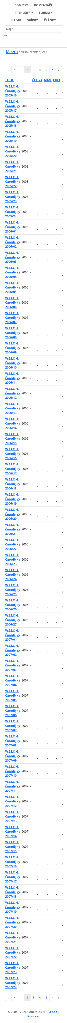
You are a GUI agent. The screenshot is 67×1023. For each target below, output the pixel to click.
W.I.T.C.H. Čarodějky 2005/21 (12, 166)
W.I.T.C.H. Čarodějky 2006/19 (12, 499)
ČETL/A (37, 80)
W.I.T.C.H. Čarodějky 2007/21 (12, 937)
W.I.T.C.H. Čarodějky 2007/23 (12, 967)
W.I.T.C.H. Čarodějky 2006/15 (12, 438)
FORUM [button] (44, 13)
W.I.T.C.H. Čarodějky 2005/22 (12, 181)
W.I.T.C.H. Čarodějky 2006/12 (12, 393)
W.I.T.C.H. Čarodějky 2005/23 (12, 196)
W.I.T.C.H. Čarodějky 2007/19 (12, 907)
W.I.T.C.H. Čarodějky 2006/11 (12, 378)
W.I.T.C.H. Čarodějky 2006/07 (12, 317)
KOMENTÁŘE (43, 5)
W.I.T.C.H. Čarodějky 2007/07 (12, 725)
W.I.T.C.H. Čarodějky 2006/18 (12, 483)
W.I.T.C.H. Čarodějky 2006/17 (12, 468)
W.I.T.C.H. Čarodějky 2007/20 (12, 922)
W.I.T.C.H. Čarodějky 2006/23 (12, 559)
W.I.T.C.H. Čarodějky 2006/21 (12, 529)
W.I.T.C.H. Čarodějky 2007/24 (12, 982)
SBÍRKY (32, 20)
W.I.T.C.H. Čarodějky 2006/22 (12, 544)
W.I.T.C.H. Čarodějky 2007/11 (12, 786)
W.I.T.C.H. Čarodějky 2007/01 (12, 635)
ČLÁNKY (50, 20)
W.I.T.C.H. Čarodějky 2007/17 (12, 876)
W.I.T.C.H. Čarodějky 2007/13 (12, 816)
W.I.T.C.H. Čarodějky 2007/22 (12, 952)
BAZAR (16, 20)
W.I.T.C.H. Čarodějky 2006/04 (12, 272)
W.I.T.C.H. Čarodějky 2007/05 (12, 695)
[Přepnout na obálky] (31, 58)
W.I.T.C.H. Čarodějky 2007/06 (12, 710)
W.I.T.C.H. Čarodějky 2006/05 (12, 287)
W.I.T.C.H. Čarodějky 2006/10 (12, 362)
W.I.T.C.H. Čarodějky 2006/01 (12, 226)
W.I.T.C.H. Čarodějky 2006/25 (12, 589)
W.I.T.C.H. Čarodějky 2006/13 (12, 408)
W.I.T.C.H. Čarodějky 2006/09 (12, 347)
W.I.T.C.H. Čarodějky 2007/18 (12, 892)
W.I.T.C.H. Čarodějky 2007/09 (12, 755)
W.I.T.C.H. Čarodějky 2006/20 (12, 514)
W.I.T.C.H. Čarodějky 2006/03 (12, 257)
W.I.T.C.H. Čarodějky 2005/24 (12, 211)
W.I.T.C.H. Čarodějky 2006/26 (12, 604)
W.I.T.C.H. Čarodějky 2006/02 (12, 242)
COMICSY (21, 5)
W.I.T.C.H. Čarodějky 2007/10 (12, 771)
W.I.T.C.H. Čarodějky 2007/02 (12, 650)
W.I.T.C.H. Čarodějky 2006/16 (12, 453)
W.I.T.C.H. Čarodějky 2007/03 (12, 665)
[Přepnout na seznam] (36, 58)
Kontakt (33, 1016)
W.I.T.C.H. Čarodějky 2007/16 (12, 861)
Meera (12, 51)
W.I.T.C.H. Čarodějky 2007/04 (12, 680)
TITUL (9, 80)
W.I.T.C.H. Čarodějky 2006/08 (12, 332)
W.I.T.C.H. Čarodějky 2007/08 (12, 740)
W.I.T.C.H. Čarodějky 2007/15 (12, 846)
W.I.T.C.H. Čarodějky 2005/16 (12, 90)
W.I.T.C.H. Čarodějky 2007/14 (12, 831)
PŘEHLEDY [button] (23, 13)
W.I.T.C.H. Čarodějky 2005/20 (12, 151)
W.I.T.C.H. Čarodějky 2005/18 (12, 121)
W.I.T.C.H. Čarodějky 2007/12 (12, 801)
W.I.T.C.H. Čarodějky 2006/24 (12, 574)
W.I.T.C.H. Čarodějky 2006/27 (12, 619)
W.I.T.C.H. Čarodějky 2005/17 (12, 106)
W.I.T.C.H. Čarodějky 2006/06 (12, 302)
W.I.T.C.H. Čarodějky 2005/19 (12, 136)
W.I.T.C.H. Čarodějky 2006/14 (12, 423)
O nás (53, 1012)
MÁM (48, 80)
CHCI (56, 80)
